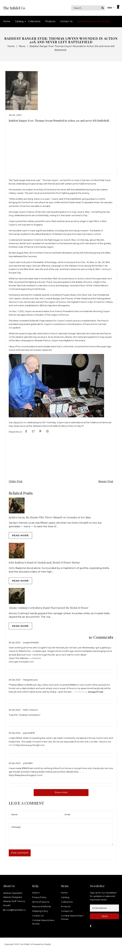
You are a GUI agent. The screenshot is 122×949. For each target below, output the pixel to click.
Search (36, 892)
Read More (20, 535)
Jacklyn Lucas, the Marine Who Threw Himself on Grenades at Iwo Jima (50, 517)
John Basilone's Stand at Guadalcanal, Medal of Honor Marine (44, 562)
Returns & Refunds (41, 906)
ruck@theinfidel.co (16, 910)
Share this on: (16, 431)
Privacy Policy (39, 897)
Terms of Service (40, 902)
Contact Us (38, 915)
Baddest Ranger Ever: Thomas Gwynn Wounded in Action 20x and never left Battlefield (59, 120)
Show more (61, 792)
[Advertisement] (61, 146)
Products (65, 906)
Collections (67, 902)
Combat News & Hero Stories (43, 922)
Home (11, 46)
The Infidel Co (14, 8)
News (22, 46)
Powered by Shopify (42, 944)
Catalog (65, 897)
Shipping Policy (40, 911)
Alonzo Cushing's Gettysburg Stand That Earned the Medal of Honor (48, 607)
